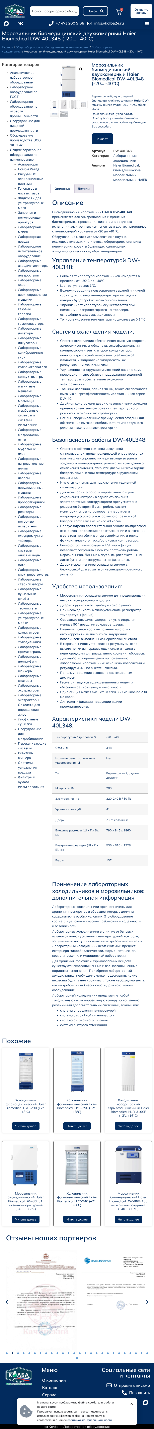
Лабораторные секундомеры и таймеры (30, 536)
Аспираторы (28, 164)
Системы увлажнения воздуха (27, 767)
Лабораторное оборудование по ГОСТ (23, 92)
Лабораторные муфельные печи (29, 449)
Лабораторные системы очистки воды (29, 550)
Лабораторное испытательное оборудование (30, 251)
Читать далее (25, 1126)
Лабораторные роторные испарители (29, 521)
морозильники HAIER (130, 180)
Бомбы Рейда (29, 169)
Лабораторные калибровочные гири (30, 352)
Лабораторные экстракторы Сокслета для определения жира (29, 704)
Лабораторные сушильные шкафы (29, 594)
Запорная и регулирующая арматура (30, 217)
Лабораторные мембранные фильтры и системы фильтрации (29, 415)
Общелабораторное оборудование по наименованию (52, 47)
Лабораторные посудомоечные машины (30, 487)
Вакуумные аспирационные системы (30, 179)
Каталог (50, 1387)
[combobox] (54, 11)
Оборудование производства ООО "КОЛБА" (25, 140)
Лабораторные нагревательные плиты (31, 463)
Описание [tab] (63, 189)
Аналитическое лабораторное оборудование (22, 77)
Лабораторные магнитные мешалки (29, 386)
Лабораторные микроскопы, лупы (29, 434)
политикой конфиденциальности (89, 1420)
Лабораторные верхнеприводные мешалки (32, 294)
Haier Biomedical (126, 165)
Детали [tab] (84, 189)
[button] (146, 23)
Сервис (49, 1394)
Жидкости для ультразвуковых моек (31, 203)
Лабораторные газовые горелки (29, 309)
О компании (54, 1380)
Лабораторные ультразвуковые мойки (31, 618)
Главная (7, 47)
